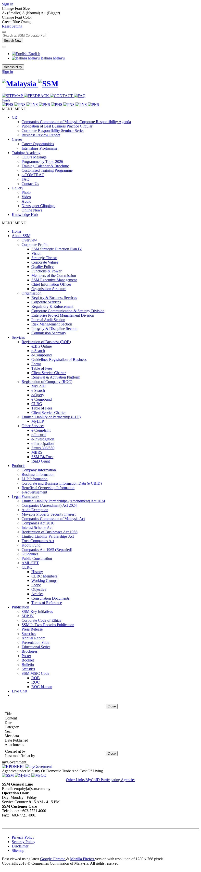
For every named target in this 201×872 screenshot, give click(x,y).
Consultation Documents (50, 598)
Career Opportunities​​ (38, 144)
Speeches (29, 634)
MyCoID (38, 386)
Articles (37, 594)
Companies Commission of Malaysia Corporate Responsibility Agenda (76, 122)
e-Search (38, 351)
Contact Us (30, 184)
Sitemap (18, 850)
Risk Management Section (51, 324)
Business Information (38, 474)
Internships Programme (39, 148)
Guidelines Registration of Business (59, 359)
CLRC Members (44, 576)
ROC (35, 682)
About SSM (21, 236)
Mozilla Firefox (82, 859)
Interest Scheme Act (37, 527)
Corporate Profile (35, 244)
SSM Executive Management (54, 280)
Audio (26, 201)
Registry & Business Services (54, 297)
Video (26, 197)
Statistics (28, 669)
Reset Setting (12, 26)
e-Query (37, 395)
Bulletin (28, 664)
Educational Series (36, 647)
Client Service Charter (48, 373)
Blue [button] (17, 22)
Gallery (17, 188)
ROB (35, 678)
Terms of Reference (46, 603)
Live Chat (19, 691)
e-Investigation (42, 439)
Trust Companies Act (38, 541)
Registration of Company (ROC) (47, 382)
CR (14, 117)
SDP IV (28, 616)
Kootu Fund (31, 545)
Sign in (7, 72)
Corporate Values (44, 262)
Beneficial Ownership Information (48, 488)
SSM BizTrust (42, 457)
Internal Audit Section (48, 320)
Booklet (28, 660)
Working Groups (44, 580)
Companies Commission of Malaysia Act (53, 519)
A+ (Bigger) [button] (50, 13)
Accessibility (13, 67)
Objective (38, 589)
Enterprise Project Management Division (62, 315)
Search (6, 100)
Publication (20, 607)
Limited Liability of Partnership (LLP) (51, 417)
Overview (29, 240)
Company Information (39, 470)
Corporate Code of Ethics (41, 620)
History (37, 572)
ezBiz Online (41, 346)
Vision (36, 253)
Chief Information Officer (51, 284)
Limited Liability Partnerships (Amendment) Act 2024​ (63, 501)
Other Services (33, 426)
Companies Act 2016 (38, 523)
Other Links (76, 780)
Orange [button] (26, 22)
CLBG (36, 404)
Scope (36, 585)
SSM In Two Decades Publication (48, 625)
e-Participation (42, 443)
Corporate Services (46, 302)
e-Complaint (40, 430)
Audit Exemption (35, 510)
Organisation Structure (48, 289)
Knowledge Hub (25, 214)
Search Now (12, 40)
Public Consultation (37, 558)
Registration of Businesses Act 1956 (49, 532)
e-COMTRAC (33, 175)
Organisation (31, 293)
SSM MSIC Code (35, 673)
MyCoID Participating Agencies (110, 780)
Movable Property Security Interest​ (48, 514)
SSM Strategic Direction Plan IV (56, 249)
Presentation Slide (35, 642)
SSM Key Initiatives (37, 611)
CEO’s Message (34, 157)
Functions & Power (46, 271)
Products (18, 466)
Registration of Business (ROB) (46, 342)
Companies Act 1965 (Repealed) (47, 550)
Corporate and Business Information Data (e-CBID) (62, 483)
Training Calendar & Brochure (45, 166)
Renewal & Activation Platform (55, 377)
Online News (32, 210)
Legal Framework (25, 496)
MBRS (36, 452)
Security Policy (23, 842)
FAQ (25, 179)
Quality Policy (42, 267)
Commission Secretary (48, 333)
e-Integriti (38, 435)
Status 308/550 (42, 448)
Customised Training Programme (47, 170)
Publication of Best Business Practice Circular (57, 126)
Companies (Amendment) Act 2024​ (49, 505)
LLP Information (35, 479)
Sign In (7, 4)
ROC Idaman (41, 687)
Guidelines (30, 554)
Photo (26, 192)
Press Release (32, 629)
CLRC (27, 567)
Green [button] (7, 22)
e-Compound (41, 355)
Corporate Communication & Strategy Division (67, 311)
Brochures (30, 651)
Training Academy (26, 153)
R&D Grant (40, 461)
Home (16, 231)
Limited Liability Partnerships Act (48, 536)
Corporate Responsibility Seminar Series (53, 130)
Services (18, 337)
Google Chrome (53, 859)
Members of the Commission (53, 275)
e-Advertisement (34, 492)
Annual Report (33, 638)
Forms (36, 364)
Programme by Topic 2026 (42, 161)
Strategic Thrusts (44, 258)
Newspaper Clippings (38, 206)
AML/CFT (30, 563)
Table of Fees (41, 368)
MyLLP (37, 421)
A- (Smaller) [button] (12, 13)
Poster (26, 656)
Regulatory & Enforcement (52, 306)
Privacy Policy (23, 837)
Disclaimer (20, 846)
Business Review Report (41, 135)
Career (17, 139)
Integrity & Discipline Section (54, 328)
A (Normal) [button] (31, 13)
